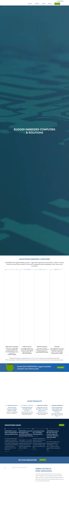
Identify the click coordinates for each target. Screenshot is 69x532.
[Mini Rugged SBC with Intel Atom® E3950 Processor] (27, 411)
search (63, 4)
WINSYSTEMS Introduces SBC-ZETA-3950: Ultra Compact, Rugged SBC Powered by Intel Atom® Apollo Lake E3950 (53, 434)
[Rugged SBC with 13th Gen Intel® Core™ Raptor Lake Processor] (42, 411)
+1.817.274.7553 (60, 1)
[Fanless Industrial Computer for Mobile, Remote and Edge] (12, 411)
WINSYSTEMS (13, 3)
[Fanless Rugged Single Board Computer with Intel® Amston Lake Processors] (57, 411)
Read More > (7, 451)
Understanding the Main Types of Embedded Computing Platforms (38, 432)
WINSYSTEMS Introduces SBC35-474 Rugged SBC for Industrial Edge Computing (11, 432)
